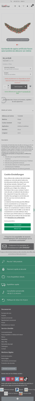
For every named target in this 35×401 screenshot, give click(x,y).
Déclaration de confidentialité (16, 218)
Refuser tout (17, 229)
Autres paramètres (9, 221)
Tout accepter (17, 225)
